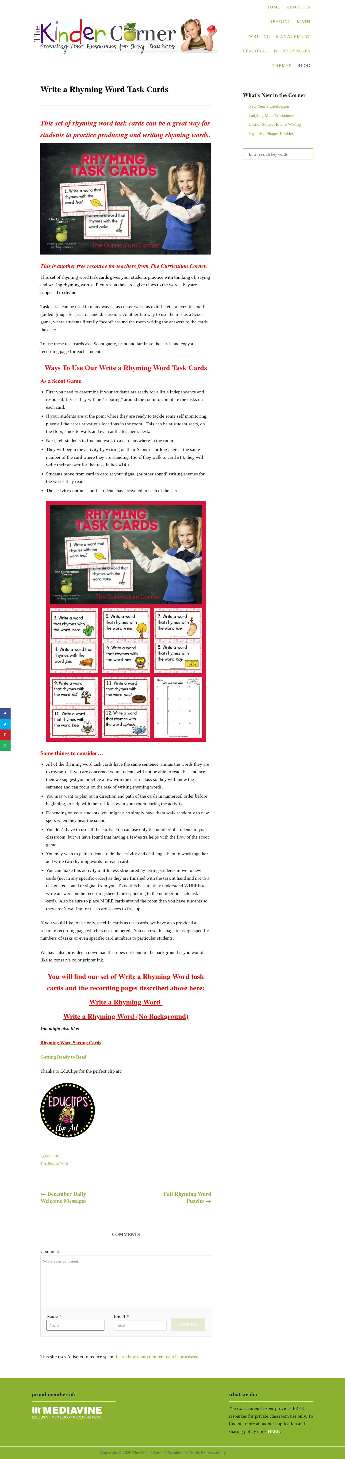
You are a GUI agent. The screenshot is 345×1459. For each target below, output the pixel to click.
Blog (43, 1163)
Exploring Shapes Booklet (271, 133)
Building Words (58, 1163)
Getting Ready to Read (63, 1056)
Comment (49, 1251)
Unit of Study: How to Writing (275, 124)
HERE (274, 1431)
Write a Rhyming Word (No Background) (125, 1016)
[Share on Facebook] (5, 713)
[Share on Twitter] (5, 724)
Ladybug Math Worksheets (272, 115)
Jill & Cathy (52, 1156)
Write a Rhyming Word (126, 1001)
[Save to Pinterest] (5, 735)
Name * (53, 1316)
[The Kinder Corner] (129, 36)
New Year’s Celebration (269, 106)
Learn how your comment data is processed (157, 1356)
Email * (121, 1316)
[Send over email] (5, 745)
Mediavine (236, 1452)
